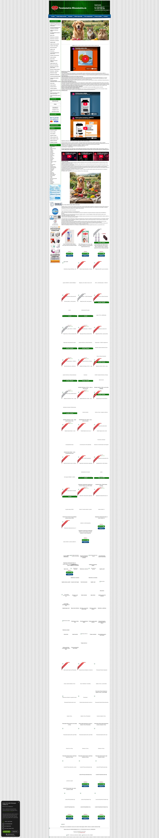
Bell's (51, 171)
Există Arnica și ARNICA (65, 71)
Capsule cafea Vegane (54, 45)
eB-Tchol (51, 157)
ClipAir (51, 149)
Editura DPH (52, 173)
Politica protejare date (54, 137)
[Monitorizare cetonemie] (75, 569)
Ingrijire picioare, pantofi (54, 44)
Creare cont (74, 826)
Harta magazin (81, 826)
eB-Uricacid (52, 158)
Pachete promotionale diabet (55, 76)
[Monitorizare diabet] (66, 620)
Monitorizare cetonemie (54, 37)
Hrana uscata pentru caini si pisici (75, 648)
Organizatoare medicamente (55, 23)
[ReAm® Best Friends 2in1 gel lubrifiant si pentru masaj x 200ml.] (69, 502)
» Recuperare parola (55, 111)
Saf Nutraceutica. (64, 90)
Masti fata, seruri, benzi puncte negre (54, 67)
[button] (10, 834)
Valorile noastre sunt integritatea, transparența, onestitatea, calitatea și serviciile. (74, 145)
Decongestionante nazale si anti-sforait (102, 556)
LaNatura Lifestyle (53, 161)
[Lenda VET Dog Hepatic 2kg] (69, 799)
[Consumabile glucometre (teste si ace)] (66, 596)
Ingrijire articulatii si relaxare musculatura (75, 565)
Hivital (51, 160)
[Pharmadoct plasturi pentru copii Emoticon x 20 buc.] (101, 741)
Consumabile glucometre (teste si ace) (54, 53)
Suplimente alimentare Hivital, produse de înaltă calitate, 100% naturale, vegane (75, 140)
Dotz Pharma (52, 153)
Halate (51, 176)
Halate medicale (53, 57)
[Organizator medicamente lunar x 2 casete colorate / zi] (101, 502)
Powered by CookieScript (10, 835)
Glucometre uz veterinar (54, 40)
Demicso (51, 151)
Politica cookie (6, 818)
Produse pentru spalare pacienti (93, 622)
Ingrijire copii (52, 49)
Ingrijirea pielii (52, 42)
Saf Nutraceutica (53, 166)
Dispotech (52, 172)
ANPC (86, 826)
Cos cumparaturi (68, 826)
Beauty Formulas (53, 148)
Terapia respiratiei (53, 88)
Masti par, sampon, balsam (55, 69)
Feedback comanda (53, 142)
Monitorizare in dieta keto (54, 74)
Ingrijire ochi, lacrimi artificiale (102, 595)
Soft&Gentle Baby (53, 167)
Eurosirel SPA (52, 175)
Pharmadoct (52, 182)
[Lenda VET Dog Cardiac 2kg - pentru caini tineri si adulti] (69, 774)
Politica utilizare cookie (54, 138)
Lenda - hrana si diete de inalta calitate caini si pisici (70, 204)
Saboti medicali (75, 634)
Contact (77, 826)
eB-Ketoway (52, 155)
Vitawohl (51, 170)
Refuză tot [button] (15, 831)
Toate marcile (52, 146)
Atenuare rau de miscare (54, 55)
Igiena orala (52, 35)
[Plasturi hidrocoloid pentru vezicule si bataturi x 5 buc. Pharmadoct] (85, 709)
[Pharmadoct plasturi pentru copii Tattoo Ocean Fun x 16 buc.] (69, 741)
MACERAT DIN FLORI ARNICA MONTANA (68, 81)
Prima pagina (62, 826)
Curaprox (51, 150)
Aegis (51, 147)
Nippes (51, 180)
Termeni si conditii (53, 130)
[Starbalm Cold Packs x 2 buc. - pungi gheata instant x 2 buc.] (69, 405)
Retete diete (52, 83)
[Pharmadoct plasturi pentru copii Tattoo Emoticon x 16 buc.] (85, 741)
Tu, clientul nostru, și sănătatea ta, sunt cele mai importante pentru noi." (73, 146)
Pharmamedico (52, 164)
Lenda (51, 162)
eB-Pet (51, 156)
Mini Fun (51, 179)
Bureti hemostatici (53, 47)
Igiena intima (52, 58)
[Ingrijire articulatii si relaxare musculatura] (75, 556)
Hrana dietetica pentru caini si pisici (102, 635)
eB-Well (51, 159)
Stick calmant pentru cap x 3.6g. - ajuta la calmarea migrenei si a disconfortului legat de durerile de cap (85, 245)
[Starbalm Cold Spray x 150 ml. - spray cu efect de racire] (85, 373)
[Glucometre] (102, 581)
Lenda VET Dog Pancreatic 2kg (101, 774)
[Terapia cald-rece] (84, 633)
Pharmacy (51, 181)
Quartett (51, 165)
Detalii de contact (53, 135)
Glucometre (102, 590)
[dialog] (10, 819)
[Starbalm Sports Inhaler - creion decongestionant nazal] (69, 437)
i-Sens (51, 177)
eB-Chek (51, 154)
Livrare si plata (53, 131)
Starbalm (51, 183)
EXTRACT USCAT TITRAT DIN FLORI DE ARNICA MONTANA (72, 86)
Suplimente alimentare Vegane (93, 565)
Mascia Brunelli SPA (53, 178)
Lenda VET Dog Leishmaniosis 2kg (85, 774)
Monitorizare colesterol (54, 38)
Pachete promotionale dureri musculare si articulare (55, 28)
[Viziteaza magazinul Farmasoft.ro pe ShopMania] (55, 214)
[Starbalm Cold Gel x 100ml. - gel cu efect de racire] (101, 373)
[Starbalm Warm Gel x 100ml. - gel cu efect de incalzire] (85, 405)
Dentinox (51, 152)
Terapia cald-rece (53, 86)
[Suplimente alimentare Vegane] (93, 556)
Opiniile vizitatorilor (53, 140)
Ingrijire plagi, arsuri (53, 63)
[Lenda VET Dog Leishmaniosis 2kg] (85, 767)
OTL (51, 163)
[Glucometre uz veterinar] (93, 569)
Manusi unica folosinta (75, 608)
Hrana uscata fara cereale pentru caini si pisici (55, 93)
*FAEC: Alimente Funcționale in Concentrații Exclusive (70, 211)
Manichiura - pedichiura (54, 71)
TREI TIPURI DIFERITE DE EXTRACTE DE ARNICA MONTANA (72, 76)
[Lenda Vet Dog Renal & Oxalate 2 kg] (101, 799)
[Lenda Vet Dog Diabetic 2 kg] (85, 799)
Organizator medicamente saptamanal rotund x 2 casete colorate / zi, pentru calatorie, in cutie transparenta (85, 531)
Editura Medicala (53, 174)
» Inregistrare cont (55, 109)
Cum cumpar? (52, 133)
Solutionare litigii (97, 826)
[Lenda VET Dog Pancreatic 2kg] (101, 767)
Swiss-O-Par (52, 168)
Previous (60, 32)
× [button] (18, 802)
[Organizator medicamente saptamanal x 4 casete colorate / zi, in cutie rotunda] (85, 470)
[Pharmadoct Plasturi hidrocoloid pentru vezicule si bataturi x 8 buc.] (101, 709)
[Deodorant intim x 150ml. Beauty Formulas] (101, 470)
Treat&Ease (52, 169)
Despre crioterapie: (64, 161)
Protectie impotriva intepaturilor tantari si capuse (55, 81)
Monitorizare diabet (53, 72)
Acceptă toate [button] (6, 831)
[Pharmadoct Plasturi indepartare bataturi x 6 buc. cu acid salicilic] (101, 677)
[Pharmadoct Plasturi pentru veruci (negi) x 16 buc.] (69, 709)
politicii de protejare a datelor (7, 811)
